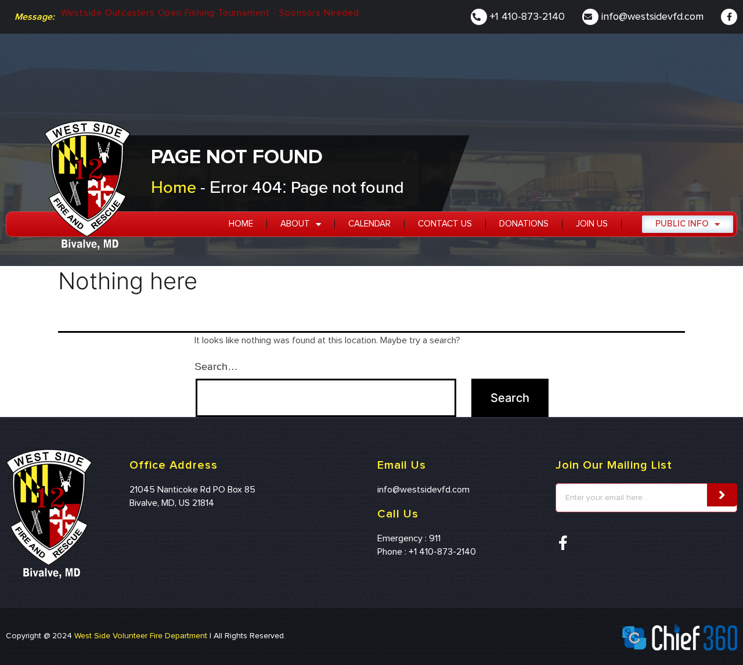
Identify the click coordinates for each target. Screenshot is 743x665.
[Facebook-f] (729, 17)
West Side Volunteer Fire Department (140, 636)
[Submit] (722, 494)
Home (173, 186)
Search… (216, 366)
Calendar (369, 224)
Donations (524, 224)
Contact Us (445, 224)
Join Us (592, 224)
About (295, 224)
